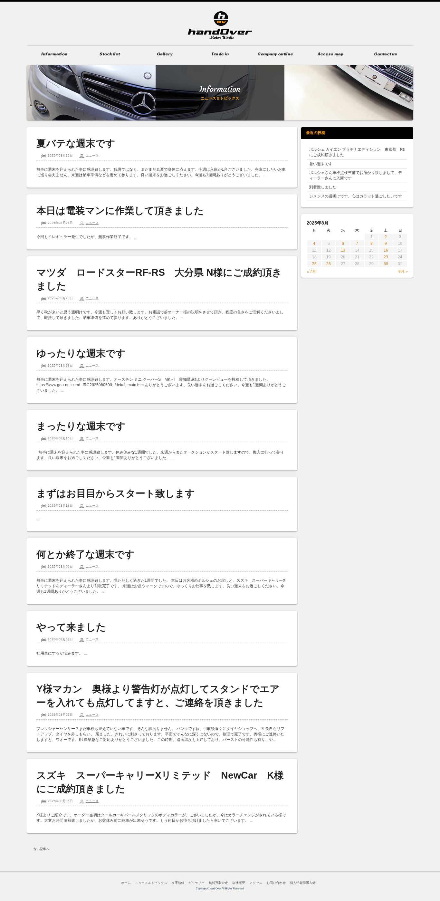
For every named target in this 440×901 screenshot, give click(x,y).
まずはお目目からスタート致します (115, 493)
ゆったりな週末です (81, 353)
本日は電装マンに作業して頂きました (120, 210)
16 (386, 250)
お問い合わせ (276, 883)
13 (343, 250)
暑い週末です (320, 164)
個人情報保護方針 (303, 883)
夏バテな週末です (75, 143)
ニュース (92, 155)
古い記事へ (41, 849)
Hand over (220, 25)
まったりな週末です (81, 426)
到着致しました (322, 187)
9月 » (403, 271)
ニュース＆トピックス (151, 883)
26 (328, 264)
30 (386, 264)
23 (386, 257)
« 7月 (311, 271)
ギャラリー (196, 883)
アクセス (255, 883)
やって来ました (71, 627)
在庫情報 (177, 883)
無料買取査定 (218, 883)
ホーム (126, 883)
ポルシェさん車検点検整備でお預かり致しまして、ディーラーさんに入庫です (355, 175)
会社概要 (238, 883)
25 (314, 264)
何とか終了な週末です (85, 554)
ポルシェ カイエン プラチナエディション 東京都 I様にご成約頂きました (357, 152)
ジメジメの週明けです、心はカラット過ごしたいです (355, 196)
